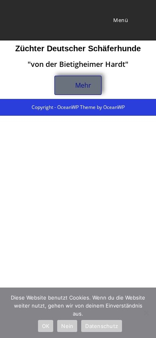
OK (46, 326)
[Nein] (146, 313)
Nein (67, 326)
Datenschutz (101, 326)
